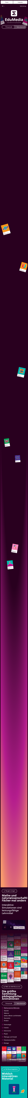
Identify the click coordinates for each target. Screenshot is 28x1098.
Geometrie (7, 1018)
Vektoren (6, 1013)
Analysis (6, 1020)
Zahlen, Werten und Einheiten (12, 1015)
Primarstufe (8, 1003)
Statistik (6, 1011)
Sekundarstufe (20, 1003)
